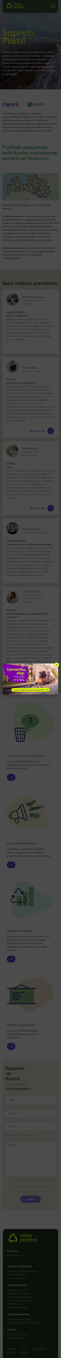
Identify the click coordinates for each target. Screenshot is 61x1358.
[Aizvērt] (56, 665)
